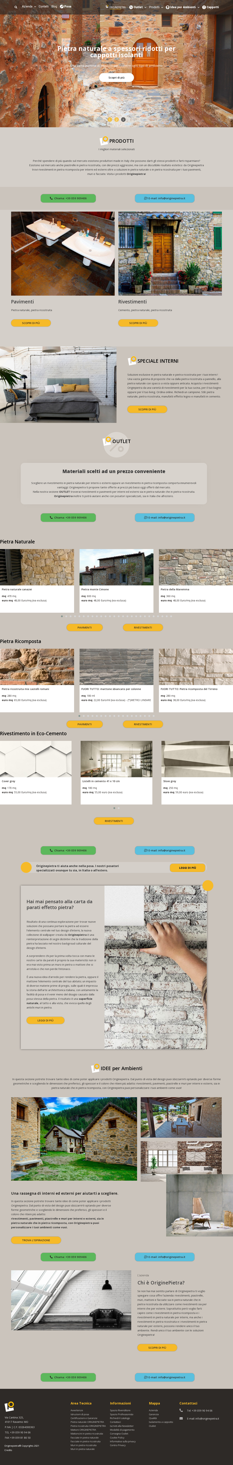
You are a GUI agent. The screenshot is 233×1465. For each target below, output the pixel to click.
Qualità (153, 1418)
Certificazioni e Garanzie (84, 1418)
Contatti (44, 6)
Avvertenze (77, 1410)
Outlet (138, 7)
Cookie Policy (117, 1437)
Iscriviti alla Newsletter (122, 1426)
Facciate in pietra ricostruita (85, 1441)
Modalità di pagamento (122, 1429)
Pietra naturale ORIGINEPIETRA (87, 1422)
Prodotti (154, 7)
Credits (8, 1450)
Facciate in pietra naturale (85, 1437)
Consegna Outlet (119, 1433)
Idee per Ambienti (183, 7)
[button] (110, 119)
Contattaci (115, 1422)
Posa (67, 6)
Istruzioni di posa (80, 1414)
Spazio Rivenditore (120, 1410)
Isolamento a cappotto (161, 1422)
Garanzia (154, 1414)
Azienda (27, 6)
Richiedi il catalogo (120, 1418)
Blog (54, 6)
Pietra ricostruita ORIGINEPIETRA (88, 1426)
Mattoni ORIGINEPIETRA (83, 1429)
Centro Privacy (118, 1445)
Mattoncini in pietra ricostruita (87, 1433)
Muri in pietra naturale (83, 1449)
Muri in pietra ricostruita (83, 1445)
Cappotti (213, 7)
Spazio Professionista (121, 1414)
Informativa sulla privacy (123, 1441)
